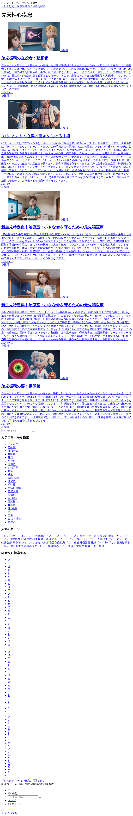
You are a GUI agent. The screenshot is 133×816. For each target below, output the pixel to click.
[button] (33, 431)
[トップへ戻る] (2, 810)
